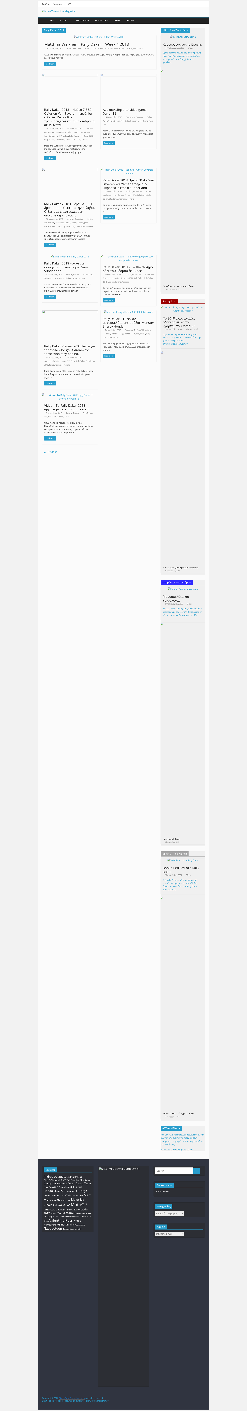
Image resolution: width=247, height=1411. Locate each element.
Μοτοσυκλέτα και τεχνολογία (176, 598)
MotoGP (79, 1204)
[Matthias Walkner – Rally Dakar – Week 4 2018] (99, 37)
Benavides (59, 222)
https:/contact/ (162, 1191)
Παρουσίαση (53, 1228)
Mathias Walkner (111, 48)
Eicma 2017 (53, 1187)
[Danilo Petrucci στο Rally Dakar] (183, 860)
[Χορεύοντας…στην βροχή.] (183, 36)
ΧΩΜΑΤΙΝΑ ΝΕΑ (81, 20)
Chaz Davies (85, 1180)
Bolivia (67, 222)
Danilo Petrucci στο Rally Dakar (181, 870)
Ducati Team (83, 1183)
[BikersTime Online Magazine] (58, 11)
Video (61, 416)
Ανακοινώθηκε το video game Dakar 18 (125, 111)
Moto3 (66, 1205)
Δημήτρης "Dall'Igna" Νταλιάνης (138, 330)
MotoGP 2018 (49, 1209)
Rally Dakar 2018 (136, 48)
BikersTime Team (74, 48)
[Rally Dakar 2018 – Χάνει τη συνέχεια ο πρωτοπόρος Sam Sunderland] (70, 256)
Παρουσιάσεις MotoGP (72, 1229)
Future (78, 1187)
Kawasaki (59, 1195)
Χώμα (115, 337)
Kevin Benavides (50, 136)
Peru (58, 226)
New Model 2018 (61, 1213)
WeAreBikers (50, 1224)
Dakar (69, 132)
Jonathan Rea (73, 1191)
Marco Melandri (63, 1200)
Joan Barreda (85, 132)
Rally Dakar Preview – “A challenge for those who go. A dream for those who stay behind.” (69, 350)
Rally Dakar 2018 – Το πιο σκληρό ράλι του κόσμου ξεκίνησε (128, 269)
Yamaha (84, 139)
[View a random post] (202, 20)
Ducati (71, 1183)
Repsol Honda (62, 1216)
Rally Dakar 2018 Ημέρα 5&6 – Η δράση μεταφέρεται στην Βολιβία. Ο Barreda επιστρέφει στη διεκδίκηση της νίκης (69, 209)
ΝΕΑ (52, 20)
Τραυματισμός (79, 278)
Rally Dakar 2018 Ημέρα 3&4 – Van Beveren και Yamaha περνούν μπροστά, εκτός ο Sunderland (128, 184)
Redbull (128, 121)
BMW (63, 1180)
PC (104, 121)
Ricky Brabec (49, 139)
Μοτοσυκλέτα (79, 1225)
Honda (75, 132)
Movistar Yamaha (64, 1209)
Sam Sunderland (119, 199)
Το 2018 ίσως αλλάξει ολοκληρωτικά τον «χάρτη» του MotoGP (179, 322)
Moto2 (58, 1205)
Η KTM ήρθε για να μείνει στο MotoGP (181, 567)
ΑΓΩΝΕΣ (63, 20)
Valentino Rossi (61, 1220)
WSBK (60, 1224)
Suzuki (83, 1216)
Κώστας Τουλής (72, 274)
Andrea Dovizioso (55, 1176)
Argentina (48, 361)
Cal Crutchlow (73, 1180)
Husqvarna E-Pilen (171, 839)
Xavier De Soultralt (72, 139)
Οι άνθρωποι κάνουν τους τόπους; (179, 286)
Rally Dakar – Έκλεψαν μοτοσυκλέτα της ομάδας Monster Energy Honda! (128, 322)
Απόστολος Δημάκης (134, 117)
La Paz (65, 136)
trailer (134, 121)
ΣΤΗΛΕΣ (117, 20)
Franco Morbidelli (66, 1187)
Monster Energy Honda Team (123, 334)
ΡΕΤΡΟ (130, 20)
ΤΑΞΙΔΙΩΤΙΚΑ (101, 20)
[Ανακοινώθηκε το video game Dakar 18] (128, 75)
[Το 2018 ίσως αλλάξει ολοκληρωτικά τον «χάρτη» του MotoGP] (183, 307)
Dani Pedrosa (60, 1183)
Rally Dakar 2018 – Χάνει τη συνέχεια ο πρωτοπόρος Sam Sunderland (66, 267)
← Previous (50, 452)
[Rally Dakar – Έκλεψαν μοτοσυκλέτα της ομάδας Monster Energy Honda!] (128, 312)
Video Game (143, 121)
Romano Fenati (74, 1217)
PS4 (107, 121)
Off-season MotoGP (81, 1213)
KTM (101, 48)
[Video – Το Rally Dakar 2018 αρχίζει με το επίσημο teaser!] (70, 395)
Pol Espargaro (49, 1216)
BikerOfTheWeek (92, 48)
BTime (190, 48)
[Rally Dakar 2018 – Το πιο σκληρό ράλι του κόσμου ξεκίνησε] (128, 256)
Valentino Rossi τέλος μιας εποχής (178, 1113)
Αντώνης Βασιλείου (75, 128)
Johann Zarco (59, 1191)
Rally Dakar (123, 48)
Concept (48, 1183)
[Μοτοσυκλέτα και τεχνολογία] (183, 589)
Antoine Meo (60, 132)
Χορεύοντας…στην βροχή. (182, 44)
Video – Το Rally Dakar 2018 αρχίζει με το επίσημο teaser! (66, 407)
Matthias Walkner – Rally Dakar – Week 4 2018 (86, 44)
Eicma (46, 1187)
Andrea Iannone (74, 1176)
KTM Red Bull (76, 1195)
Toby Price (60, 139)
